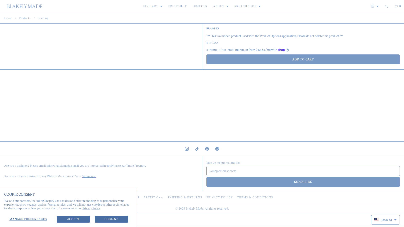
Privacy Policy (91, 208)
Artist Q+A (153, 197)
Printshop (177, 6)
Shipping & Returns (184, 197)
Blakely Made (194, 208)
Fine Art (150, 6)
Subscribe (303, 181)
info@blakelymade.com (62, 165)
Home (8, 18)
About (219, 6)
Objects (200, 6)
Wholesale (89, 176)
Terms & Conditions (255, 197)
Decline (111, 219)
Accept (73, 219)
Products (25, 18)
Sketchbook (245, 6)
